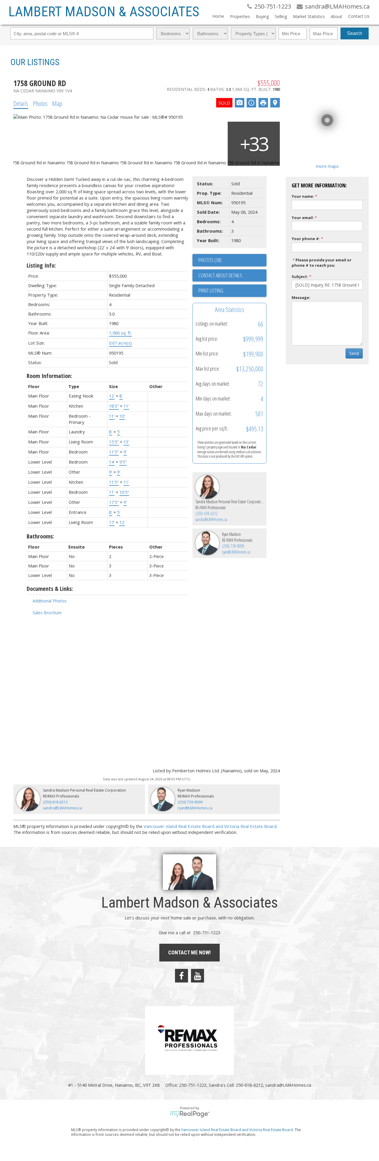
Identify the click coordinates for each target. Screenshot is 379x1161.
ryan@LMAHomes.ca (236, 552)
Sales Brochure (47, 612)
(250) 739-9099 (233, 546)
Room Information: (49, 376)
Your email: (303, 217)
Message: (301, 297)
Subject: (300, 276)
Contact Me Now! (189, 952)
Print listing (210, 290)
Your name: (303, 196)
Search (354, 33)
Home (218, 16)
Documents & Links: (50, 589)
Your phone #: (306, 238)
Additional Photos (50, 601)
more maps (327, 166)
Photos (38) (209, 259)
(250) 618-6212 (206, 513)
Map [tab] (57, 103)
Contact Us (359, 16)
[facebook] (181, 975)
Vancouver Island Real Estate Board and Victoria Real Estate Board (210, 826)
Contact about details (220, 275)
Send (354, 353)
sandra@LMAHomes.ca (211, 519)
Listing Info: (41, 265)
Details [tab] (20, 103)
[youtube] (197, 975)
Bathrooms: (40, 536)
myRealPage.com (190, 1114)
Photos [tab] (40, 103)
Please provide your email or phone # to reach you (321, 262)
